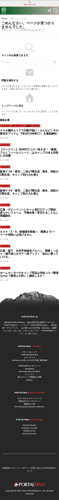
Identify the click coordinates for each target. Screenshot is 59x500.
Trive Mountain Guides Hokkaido (29, 406)
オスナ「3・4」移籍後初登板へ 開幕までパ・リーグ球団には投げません (28, 233)
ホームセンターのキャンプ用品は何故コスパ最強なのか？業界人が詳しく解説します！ (29, 274)
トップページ (7, 111)
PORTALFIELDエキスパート (29, 366)
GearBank (29, 368)
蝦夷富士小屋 (29, 404)
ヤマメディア (29, 4)
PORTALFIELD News (29, 354)
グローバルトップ (30, 330)
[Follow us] (49, 10)
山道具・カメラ (32, 125)
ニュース (5, 125)
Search (55, 63)
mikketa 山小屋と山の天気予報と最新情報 (29, 360)
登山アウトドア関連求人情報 (29, 377)
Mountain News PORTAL (29, 371)
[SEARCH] (55, 10)
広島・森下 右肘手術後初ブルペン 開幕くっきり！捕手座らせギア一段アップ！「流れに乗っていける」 (29, 254)
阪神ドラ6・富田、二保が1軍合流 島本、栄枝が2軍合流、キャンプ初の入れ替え (29, 173)
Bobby (29, 380)
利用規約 (6, 468)
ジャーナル (29, 374)
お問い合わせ (36, 468)
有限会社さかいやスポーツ (29, 401)
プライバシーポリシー (20, 468)
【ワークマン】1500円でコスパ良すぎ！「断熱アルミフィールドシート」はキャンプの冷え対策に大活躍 (29, 153)
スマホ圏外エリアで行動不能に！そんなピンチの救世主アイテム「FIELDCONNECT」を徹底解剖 (29, 131)
